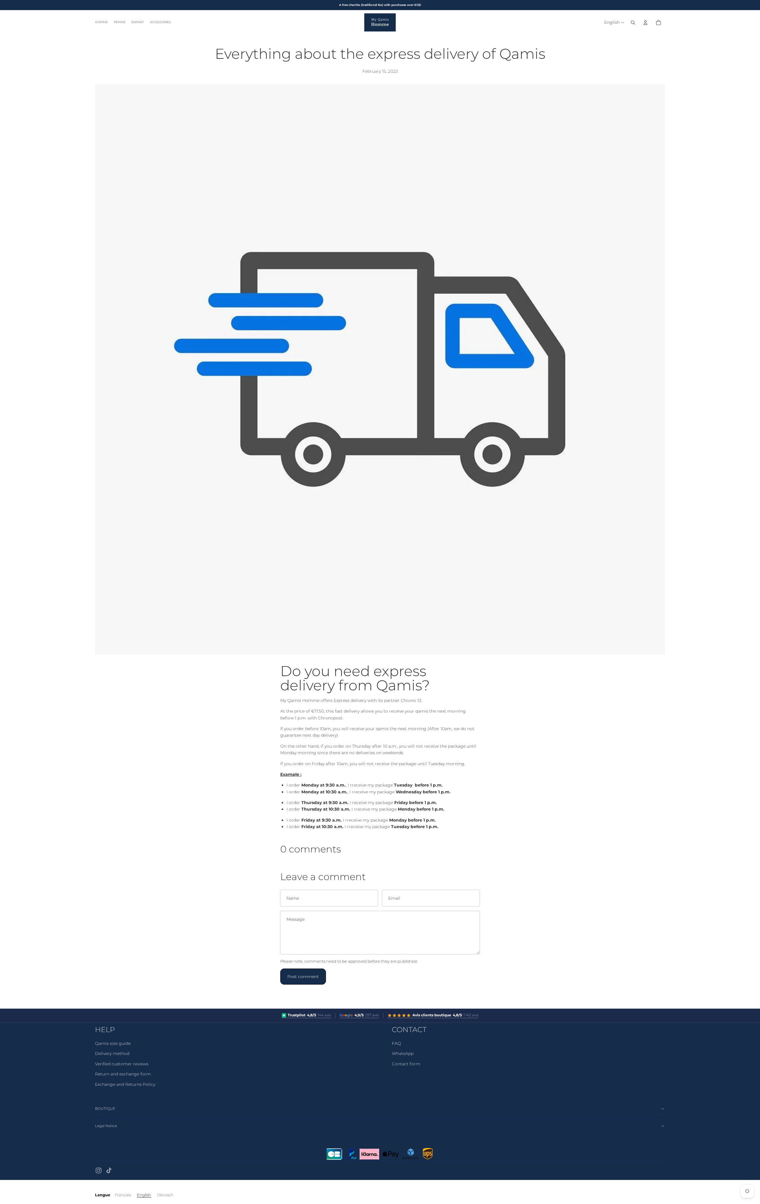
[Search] (632, 22)
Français (123, 1194)
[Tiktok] (109, 1170)
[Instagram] (98, 1170)
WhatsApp (403, 1053)
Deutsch (165, 1194)
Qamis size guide (113, 1043)
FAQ (396, 1043)
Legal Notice (106, 1126)
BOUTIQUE (105, 1108)
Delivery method (112, 1053)
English (144, 1194)
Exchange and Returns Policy (125, 1084)
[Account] (645, 22)
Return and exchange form (123, 1074)
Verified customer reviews (121, 1064)
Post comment (303, 976)
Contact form (406, 1064)
